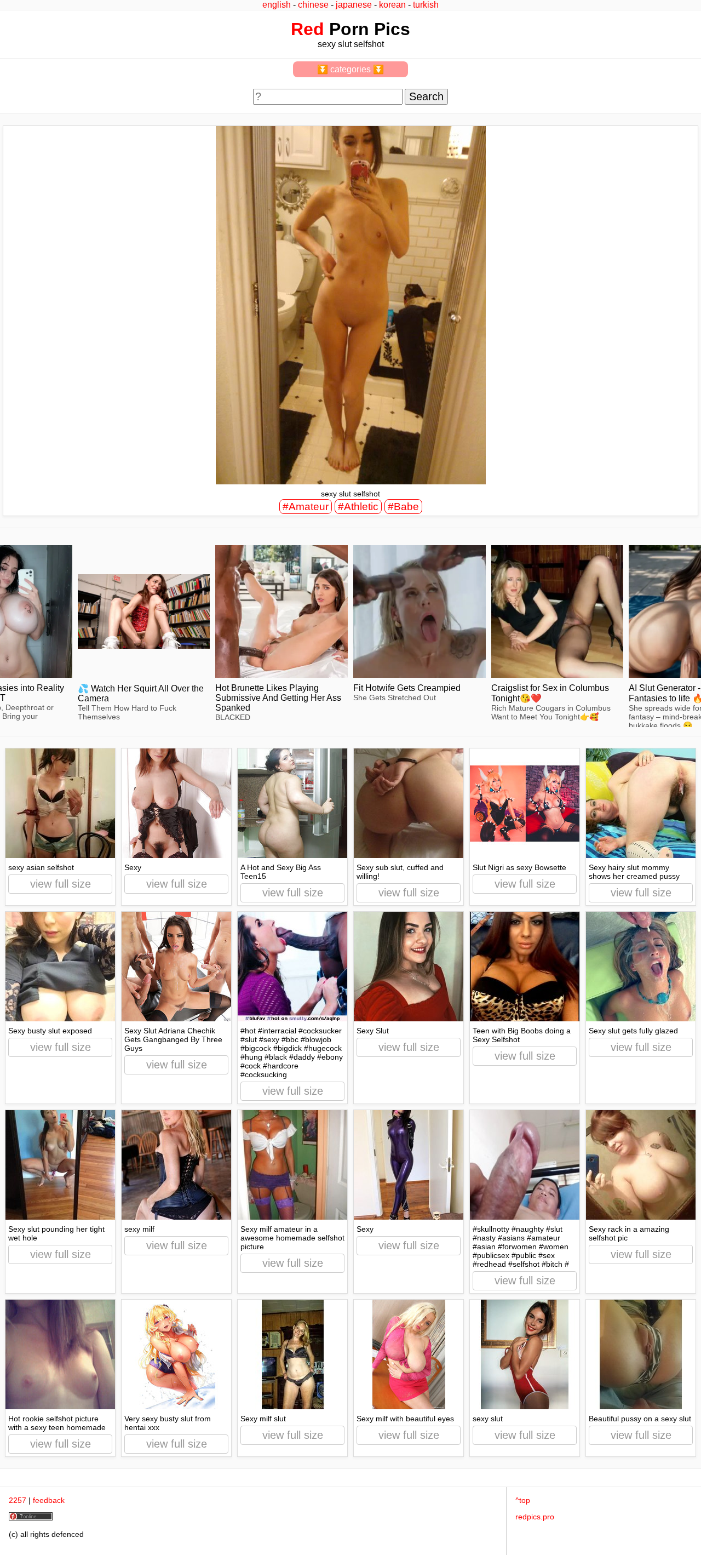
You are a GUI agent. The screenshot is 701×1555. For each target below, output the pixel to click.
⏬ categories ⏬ (350, 69)
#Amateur (306, 506)
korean (392, 4)
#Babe (403, 506)
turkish (426, 4)
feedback (49, 1500)
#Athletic (358, 506)
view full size (60, 884)
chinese (313, 4)
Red (307, 29)
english (276, 4)
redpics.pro (534, 1516)
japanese (354, 4)
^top (522, 1500)
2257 (17, 1500)
